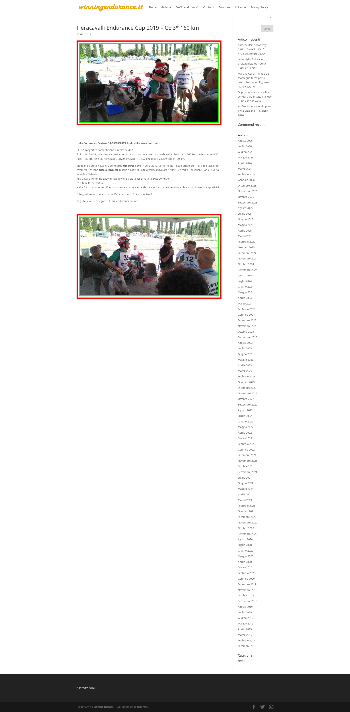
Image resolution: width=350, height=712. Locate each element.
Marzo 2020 (245, 567)
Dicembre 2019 (247, 584)
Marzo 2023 (245, 371)
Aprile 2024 (245, 298)
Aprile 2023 (245, 365)
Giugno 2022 (245, 421)
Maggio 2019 (245, 623)
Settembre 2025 (247, 202)
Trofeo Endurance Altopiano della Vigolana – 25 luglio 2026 (255, 111)
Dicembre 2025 (247, 185)
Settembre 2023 (247, 337)
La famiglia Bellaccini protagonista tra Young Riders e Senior (252, 63)
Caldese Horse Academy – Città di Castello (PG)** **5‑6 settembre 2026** (253, 49)
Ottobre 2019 (246, 595)
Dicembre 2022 (247, 387)
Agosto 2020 (245, 539)
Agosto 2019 (245, 606)
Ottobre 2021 (246, 466)
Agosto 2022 (245, 410)
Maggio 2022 (245, 427)
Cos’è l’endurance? (187, 7)
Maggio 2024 (245, 292)
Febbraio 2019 (246, 640)
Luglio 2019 (245, 612)
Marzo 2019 (245, 635)
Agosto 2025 (245, 208)
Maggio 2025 (245, 225)
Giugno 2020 (245, 550)
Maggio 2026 (245, 157)
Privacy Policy (259, 7)
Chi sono (240, 7)
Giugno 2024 (245, 286)
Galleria (166, 7)
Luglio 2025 (245, 213)
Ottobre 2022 (246, 399)
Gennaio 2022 (246, 449)
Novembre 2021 (247, 460)
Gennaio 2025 (246, 247)
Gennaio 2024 (246, 314)
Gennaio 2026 (246, 180)
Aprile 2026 (245, 163)
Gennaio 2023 (246, 382)
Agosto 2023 (245, 342)
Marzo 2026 (245, 168)
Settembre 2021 (247, 472)
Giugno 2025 (245, 219)
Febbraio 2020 (246, 573)
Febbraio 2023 (246, 376)
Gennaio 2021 (246, 511)
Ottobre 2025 (246, 197)
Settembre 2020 (247, 534)
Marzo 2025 (245, 236)
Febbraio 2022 (246, 444)
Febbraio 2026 (246, 174)
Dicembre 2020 (247, 517)
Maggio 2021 (245, 488)
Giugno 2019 (245, 618)
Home (153, 7)
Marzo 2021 (245, 500)
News (241, 661)
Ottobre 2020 (246, 528)
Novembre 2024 (247, 258)
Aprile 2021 (245, 494)
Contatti (208, 7)
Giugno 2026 (245, 152)
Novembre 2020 (247, 522)
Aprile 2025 (245, 230)
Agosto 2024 (245, 275)
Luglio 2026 (245, 146)
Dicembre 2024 (247, 253)
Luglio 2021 (245, 477)
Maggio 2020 (245, 556)
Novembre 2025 (247, 191)
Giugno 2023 (245, 354)
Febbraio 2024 (246, 309)
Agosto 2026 (245, 140)
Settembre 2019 (247, 601)
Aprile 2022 (245, 432)
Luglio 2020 (245, 545)
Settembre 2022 (247, 404)
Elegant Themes (104, 707)
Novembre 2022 (247, 393)
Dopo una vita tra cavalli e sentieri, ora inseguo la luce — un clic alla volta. (255, 96)
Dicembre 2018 (247, 646)
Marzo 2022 (245, 438)
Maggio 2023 (245, 359)
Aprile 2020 (245, 562)
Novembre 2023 (247, 326)
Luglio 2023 (245, 348)
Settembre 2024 (247, 269)
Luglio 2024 (245, 281)
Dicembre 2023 (247, 320)
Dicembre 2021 (247, 455)
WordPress (141, 707)
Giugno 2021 (245, 483)
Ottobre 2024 (246, 264)
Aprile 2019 (245, 629)
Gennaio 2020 (246, 578)
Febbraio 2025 (246, 241)
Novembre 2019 (247, 590)
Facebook (224, 7)
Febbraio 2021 (246, 505)
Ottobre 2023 (246, 331)
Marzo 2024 (245, 303)
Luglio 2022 (245, 416)
